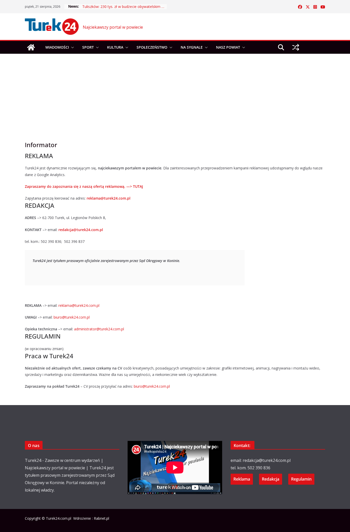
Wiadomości (57, 47)
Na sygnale (192, 47)
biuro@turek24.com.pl (72, 317)
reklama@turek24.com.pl (108, 198)
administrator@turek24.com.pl (99, 329)
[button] (71, 47)
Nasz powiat (228, 47)
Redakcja (270, 479)
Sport (88, 47)
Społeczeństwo (152, 47)
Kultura (115, 47)
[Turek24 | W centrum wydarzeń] (31, 47)
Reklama (241, 479)
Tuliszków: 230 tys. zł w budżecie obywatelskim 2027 (124, 6)
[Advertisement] (175, 89)
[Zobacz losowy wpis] (296, 47)
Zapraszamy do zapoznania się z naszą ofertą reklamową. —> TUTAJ (84, 186)
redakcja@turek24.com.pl (80, 229)
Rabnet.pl (101, 518)
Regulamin (301, 479)
